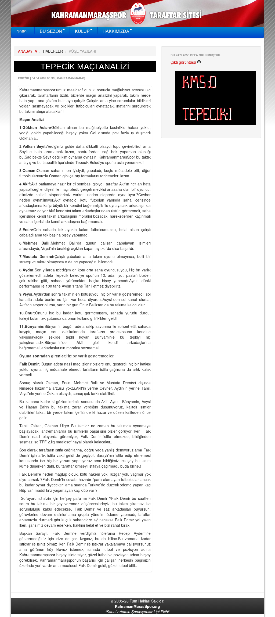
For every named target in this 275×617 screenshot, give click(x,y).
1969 (22, 32)
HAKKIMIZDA (116, 31)
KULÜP (82, 31)
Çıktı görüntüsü (184, 62)
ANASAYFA (27, 51)
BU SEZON (51, 31)
